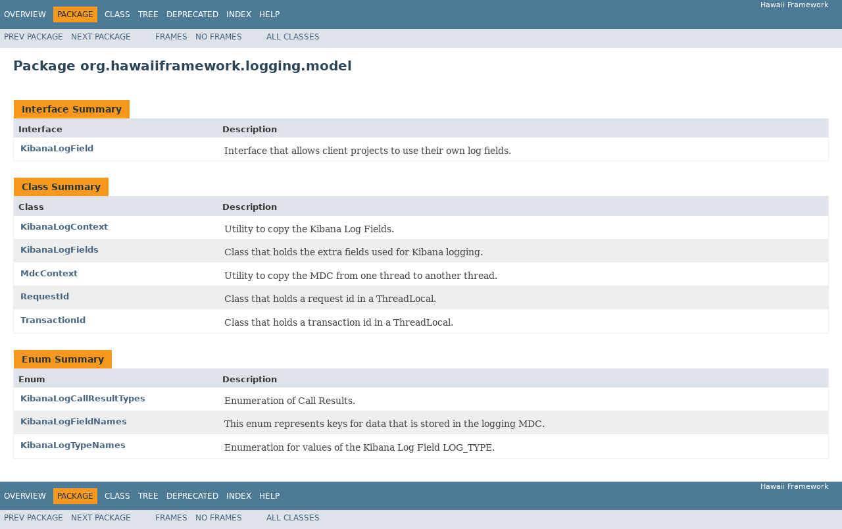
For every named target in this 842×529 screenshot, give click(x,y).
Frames (171, 36)
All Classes (293, 36)
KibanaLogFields (59, 250)
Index (238, 14)
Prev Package (33, 36)
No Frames (218, 36)
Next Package (101, 36)
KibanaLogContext (64, 227)
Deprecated (192, 14)
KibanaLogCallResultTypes (82, 398)
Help (269, 14)
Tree (148, 14)
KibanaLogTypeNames (73, 445)
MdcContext (49, 273)
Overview (25, 14)
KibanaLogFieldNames (73, 421)
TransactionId (53, 320)
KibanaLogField (56, 148)
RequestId (44, 296)
